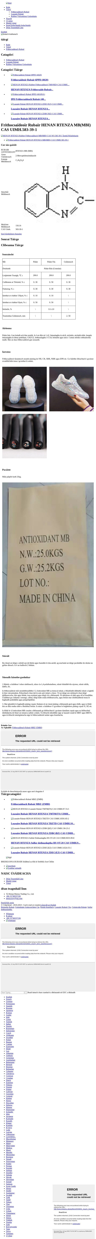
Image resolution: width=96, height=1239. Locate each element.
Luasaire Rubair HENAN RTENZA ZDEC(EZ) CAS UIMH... (43, 852)
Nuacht (9, 19)
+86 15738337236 (13, 896)
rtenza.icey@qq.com (14, 898)
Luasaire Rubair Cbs (63, 907)
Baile (8, 7)
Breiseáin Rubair (7, 907)
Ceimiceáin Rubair (79, 907)
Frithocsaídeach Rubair (20, 12)
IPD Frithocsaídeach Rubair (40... (28, 99)
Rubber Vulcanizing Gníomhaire (24, 16)
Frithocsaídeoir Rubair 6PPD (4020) (29, 79)
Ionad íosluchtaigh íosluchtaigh (18, 25)
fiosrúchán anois (7, 903)
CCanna (9, 21)
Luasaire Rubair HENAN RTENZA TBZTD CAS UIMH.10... (43, 823)
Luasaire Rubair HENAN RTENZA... (30, 109)
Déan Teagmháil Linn (14, 28)
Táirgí (8, 10)
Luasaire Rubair (17, 14)
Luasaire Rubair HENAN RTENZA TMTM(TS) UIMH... (40, 814)
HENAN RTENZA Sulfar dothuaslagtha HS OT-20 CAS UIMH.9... (45, 843)
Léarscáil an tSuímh (48, 905)
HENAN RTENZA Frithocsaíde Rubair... (32, 89)
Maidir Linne (11, 23)
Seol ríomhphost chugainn (11, 234)
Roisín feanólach (47, 907)
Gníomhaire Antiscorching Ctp (27, 907)
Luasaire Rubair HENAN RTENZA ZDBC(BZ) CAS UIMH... (43, 833)
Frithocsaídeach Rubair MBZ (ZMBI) (27, 728)
